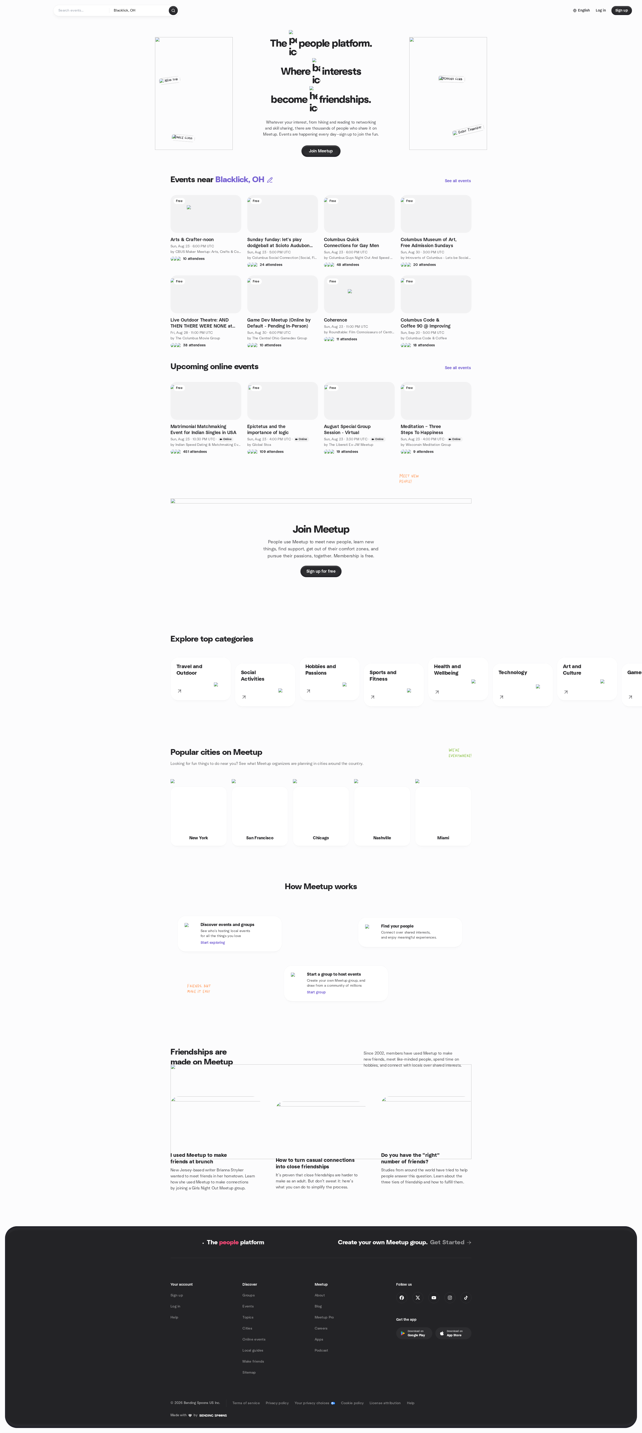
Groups (249, 1295)
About (320, 1295)
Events (248, 1306)
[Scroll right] (634, 683)
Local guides (253, 1350)
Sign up (177, 1295)
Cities (247, 1328)
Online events (254, 1339)
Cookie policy (352, 1403)
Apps (319, 1339)
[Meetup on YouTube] (433, 1297)
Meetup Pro (324, 1317)
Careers (321, 1328)
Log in (176, 1306)
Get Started (447, 1243)
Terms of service (246, 1403)
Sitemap (249, 1372)
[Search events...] (173, 10)
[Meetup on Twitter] (417, 1297)
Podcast (321, 1350)
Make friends (253, 1361)
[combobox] (139, 10)
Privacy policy (277, 1403)
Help (174, 1317)
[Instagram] (449, 1297)
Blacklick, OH (239, 180)
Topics (248, 1317)
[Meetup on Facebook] (401, 1297)
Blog (318, 1306)
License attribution (385, 1403)
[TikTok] (465, 1297)
